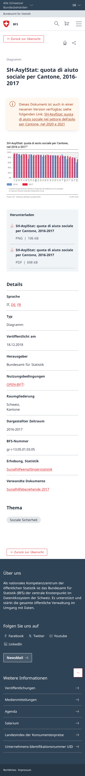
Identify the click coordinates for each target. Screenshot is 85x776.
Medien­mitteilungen (21, 699)
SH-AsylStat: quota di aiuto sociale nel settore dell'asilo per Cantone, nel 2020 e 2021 (47, 119)
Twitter (38, 636)
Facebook (16, 636)
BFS (15, 24)
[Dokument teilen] (73, 42)
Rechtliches (9, 770)
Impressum (24, 770)
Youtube (60, 636)
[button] (78, 672)
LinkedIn (15, 644)
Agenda (11, 711)
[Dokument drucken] (64, 42)
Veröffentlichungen (20, 688)
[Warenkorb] (66, 23)
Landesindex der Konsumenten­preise (34, 735)
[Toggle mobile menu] (79, 24)
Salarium (12, 723)
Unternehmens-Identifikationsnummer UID (39, 746)
